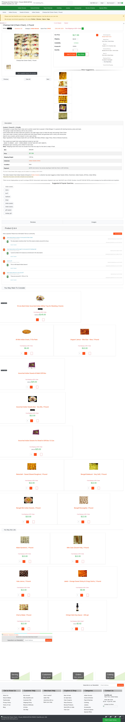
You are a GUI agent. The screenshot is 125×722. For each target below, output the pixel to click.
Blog (4, 707)
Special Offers (103, 8)
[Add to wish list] (87, 54)
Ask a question (26, 73)
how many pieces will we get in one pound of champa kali (21, 249)
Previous (5, 79)
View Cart (66, 709)
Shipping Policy (27, 702)
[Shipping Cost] (77, 39)
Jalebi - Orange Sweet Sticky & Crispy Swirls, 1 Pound (82, 581)
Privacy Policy (7, 702)
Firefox (33, 19)
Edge (48, 19)
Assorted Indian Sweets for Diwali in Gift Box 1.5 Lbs (36, 440)
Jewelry (68, 8)
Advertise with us (48, 700)
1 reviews (40, 309)
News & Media (7, 697)
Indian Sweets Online (34, 160)
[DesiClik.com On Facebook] (5, 685)
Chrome (38, 19)
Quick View (118, 24)
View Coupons (68, 700)
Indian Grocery (22, 8)
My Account (26, 695)
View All (28, 79)
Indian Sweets (36, 12)
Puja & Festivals (48, 8)
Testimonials (6, 700)
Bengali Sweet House (106, 36)
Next (48, 79)
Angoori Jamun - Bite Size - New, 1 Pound (84, 339)
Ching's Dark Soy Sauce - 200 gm (77, 615)
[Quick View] (40, 320)
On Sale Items (67, 697)
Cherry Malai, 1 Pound (23, 615)
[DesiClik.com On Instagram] (12, 685)
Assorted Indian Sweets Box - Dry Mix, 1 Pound (32, 407)
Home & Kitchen (35, 8)
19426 (49, 28)
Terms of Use (6, 705)
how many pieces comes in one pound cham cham (20, 237)
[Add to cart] (37, 319)
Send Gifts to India (69, 707)
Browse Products (68, 705)
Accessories (78, 8)
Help (101, 3)
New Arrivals (67, 695)
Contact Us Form (109, 704)
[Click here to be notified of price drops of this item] (97, 35)
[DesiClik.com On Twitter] (2, 685)
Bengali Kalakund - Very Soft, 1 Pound (94, 474)
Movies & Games (90, 8)
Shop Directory (68, 702)
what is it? (9, 261)
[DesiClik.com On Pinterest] (8, 685)
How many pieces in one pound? (15, 272)
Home (4, 12)
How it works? (48, 695)
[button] (110, 3)
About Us (5, 695)
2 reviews (9, 28)
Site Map (25, 709)
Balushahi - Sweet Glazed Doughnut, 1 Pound (31, 474)
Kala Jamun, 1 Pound (24, 581)
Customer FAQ (27, 700)
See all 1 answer (13, 244)
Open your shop (47, 702)
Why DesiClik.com (28, 697)
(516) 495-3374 (59, 28)
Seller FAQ (46, 697)
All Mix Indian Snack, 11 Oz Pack (26, 339)
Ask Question (118, 233)
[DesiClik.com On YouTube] (15, 685)
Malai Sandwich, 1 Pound (24, 548)
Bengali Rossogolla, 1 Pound (83, 508)
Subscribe (48, 640)
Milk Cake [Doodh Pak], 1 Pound (78, 548)
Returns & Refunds (28, 705)
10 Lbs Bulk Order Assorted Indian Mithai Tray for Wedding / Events (40, 306)
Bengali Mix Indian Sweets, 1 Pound (28, 508)
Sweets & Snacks (24, 12)
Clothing (59, 8)
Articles (25, 707)
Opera (44, 19)
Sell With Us (93, 3)
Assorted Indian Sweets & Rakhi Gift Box (32, 373)
